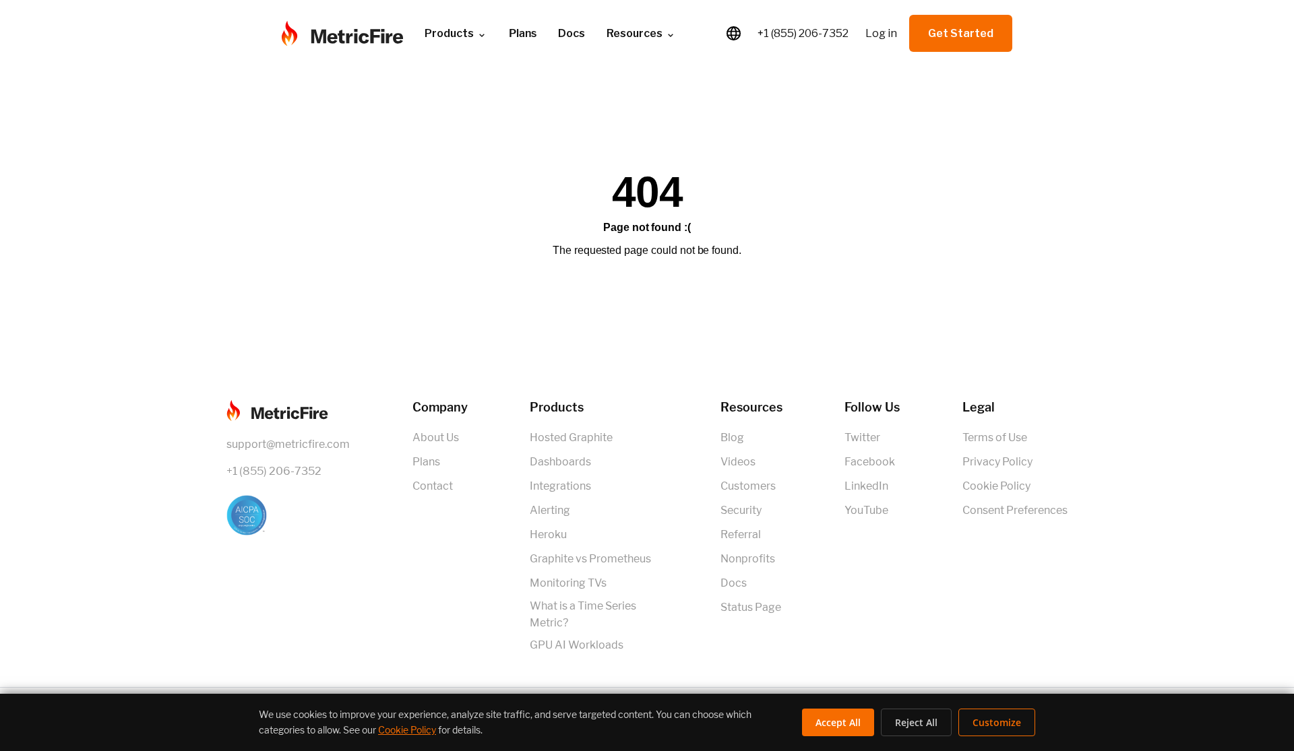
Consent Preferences (1015, 510)
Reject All (916, 722)
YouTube (866, 510)
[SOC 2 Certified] (288, 515)
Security (741, 510)
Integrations (560, 486)
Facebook (869, 461)
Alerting (550, 510)
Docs (571, 33)
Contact (432, 486)
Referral (740, 534)
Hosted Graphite (571, 437)
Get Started (960, 33)
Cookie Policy (996, 486)
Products (449, 33)
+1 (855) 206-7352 (803, 33)
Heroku (548, 534)
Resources (635, 33)
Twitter (862, 437)
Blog (732, 437)
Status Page (750, 607)
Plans (426, 461)
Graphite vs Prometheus (590, 558)
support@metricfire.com (288, 444)
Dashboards (560, 461)
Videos (738, 461)
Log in (881, 33)
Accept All (838, 722)
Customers (748, 486)
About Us (435, 437)
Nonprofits (747, 558)
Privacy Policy (997, 461)
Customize (997, 722)
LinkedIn (866, 486)
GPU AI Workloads (576, 645)
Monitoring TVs (568, 583)
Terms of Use (994, 437)
